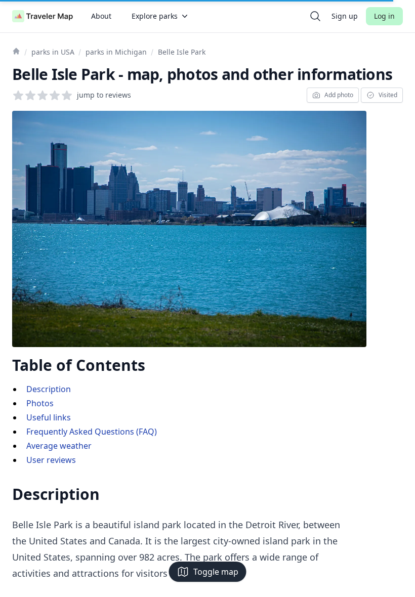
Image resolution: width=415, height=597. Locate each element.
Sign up (344, 16)
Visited (388, 95)
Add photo (338, 95)
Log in (384, 16)
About (101, 16)
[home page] (42, 16)
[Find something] (315, 16)
